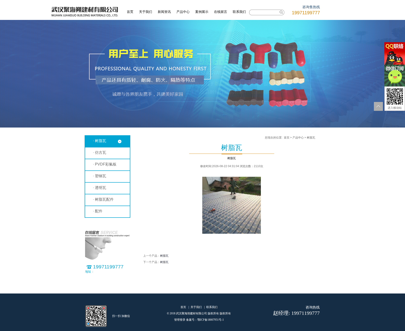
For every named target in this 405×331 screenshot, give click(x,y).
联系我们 (239, 12)
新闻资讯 (164, 12)
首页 (130, 12)
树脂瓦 (164, 255)
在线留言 (220, 12)
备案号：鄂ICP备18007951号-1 (205, 319)
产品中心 (183, 12)
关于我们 (145, 12)
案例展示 (201, 12)
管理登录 (179, 319)
